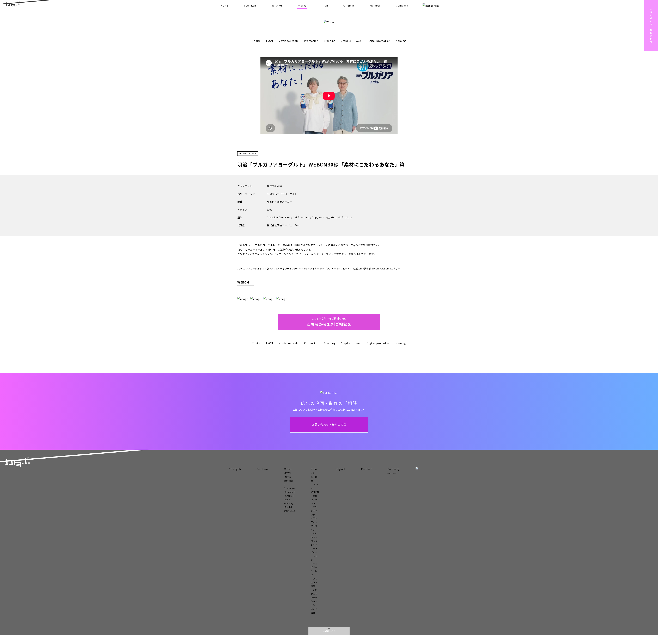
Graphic (346, 40)
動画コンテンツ (314, 499)
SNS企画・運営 (314, 582)
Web (358, 40)
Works (302, 5)
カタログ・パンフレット (314, 539)
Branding (330, 40)
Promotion (311, 40)
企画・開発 (314, 477)
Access (392, 473)
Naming (401, 40)
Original (348, 5)
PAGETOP (329, 631)
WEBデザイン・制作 (314, 569)
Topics (256, 40)
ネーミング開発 (314, 608)
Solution (277, 5)
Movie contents (288, 40)
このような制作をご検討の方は (329, 322)
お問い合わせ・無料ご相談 (329, 425)
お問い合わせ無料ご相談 (651, 25)
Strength (250, 5)
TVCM (269, 40)
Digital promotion (378, 40)
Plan (325, 5)
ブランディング (314, 510)
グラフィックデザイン (314, 524)
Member (375, 5)
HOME (225, 5)
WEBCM (315, 492)
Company (402, 5)
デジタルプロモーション (314, 595)
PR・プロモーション (314, 554)
